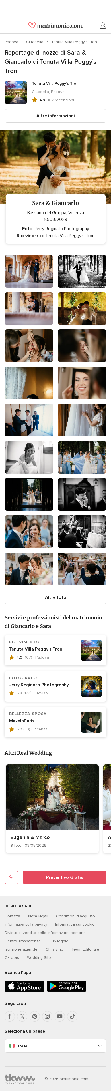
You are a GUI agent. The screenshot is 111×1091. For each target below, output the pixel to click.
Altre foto (55, 597)
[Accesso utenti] (103, 26)
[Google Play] (67, 990)
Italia (22, 1046)
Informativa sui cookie (75, 924)
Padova (12, 41)
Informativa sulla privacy (26, 924)
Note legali (38, 916)
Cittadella (35, 41)
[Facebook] (10, 1016)
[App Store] (24, 990)
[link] (52, 808)
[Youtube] (60, 1016)
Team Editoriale (85, 949)
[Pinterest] (35, 1016)
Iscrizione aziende (21, 949)
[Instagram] (47, 1016)
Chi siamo (54, 949)
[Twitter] (22, 1016)
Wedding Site (39, 957)
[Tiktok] (72, 1016)
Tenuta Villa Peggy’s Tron (74, 41)
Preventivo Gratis (64, 877)
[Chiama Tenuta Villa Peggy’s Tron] (11, 877)
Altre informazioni (55, 116)
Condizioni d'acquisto (75, 916)
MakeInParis (21, 721)
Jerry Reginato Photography (39, 685)
